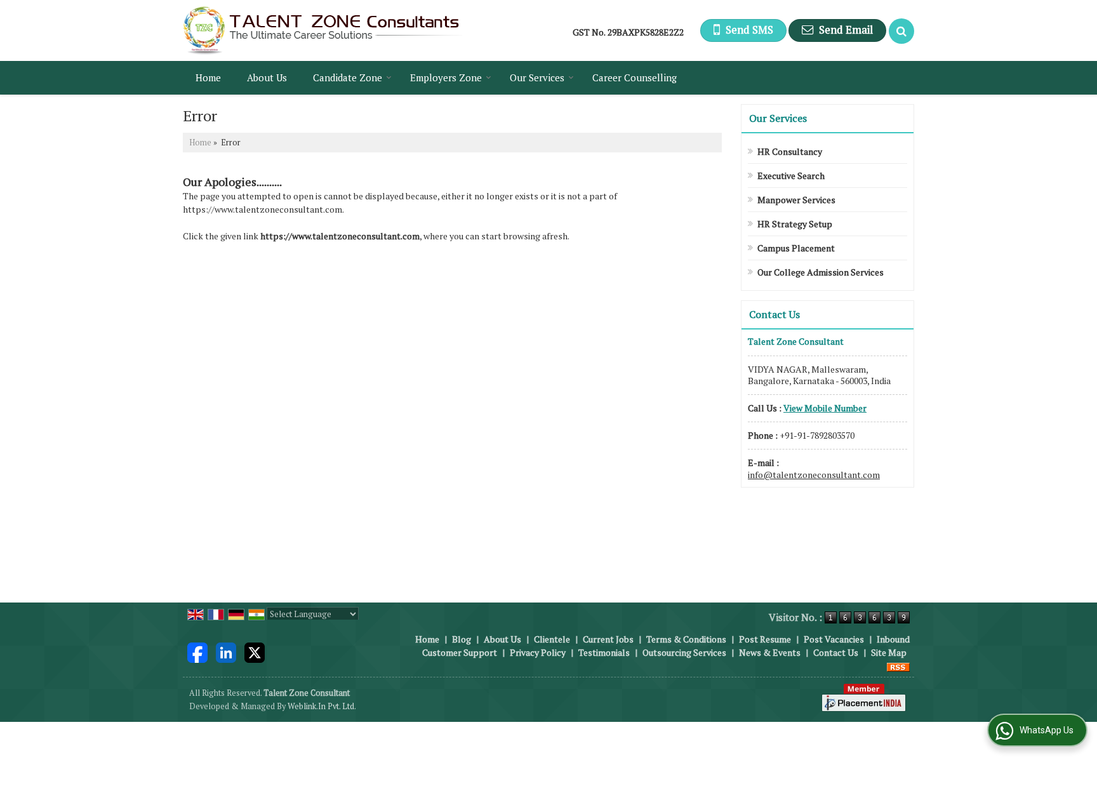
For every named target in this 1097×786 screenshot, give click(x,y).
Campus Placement (796, 248)
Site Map (889, 652)
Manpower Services (796, 200)
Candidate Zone (347, 77)
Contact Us (835, 652)
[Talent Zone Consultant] (322, 30)
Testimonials (604, 652)
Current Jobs (608, 639)
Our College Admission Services (820, 272)
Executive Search (791, 176)
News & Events (770, 652)
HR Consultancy (789, 151)
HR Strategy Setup (794, 224)
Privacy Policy (538, 652)
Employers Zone (446, 77)
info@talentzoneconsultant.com (814, 475)
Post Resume (765, 639)
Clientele (552, 639)
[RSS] (898, 666)
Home (208, 77)
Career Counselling (634, 77)
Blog (461, 639)
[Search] (901, 31)
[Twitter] (254, 651)
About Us (267, 77)
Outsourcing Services (684, 652)
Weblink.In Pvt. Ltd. (322, 706)
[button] (825, 408)
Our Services (537, 77)
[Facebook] (197, 651)
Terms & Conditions (686, 639)
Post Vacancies (834, 639)
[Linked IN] (226, 651)
